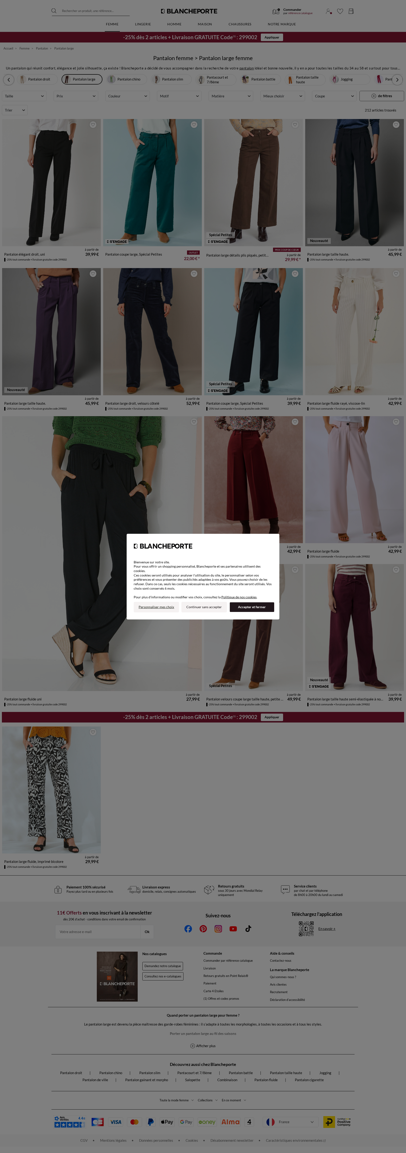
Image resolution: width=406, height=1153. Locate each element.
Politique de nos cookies (239, 597)
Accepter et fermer (252, 607)
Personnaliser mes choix (156, 607)
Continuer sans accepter (204, 607)
